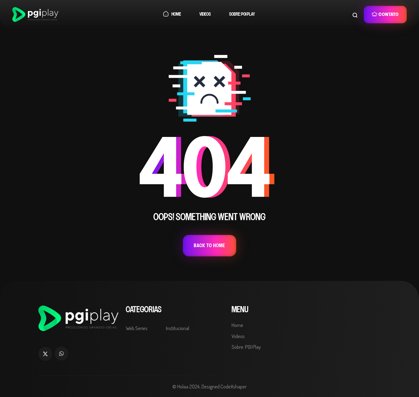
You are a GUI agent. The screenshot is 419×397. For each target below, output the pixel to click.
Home (176, 14)
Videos (205, 14)
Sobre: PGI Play (242, 14)
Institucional (177, 328)
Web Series (137, 328)
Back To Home (209, 245)
